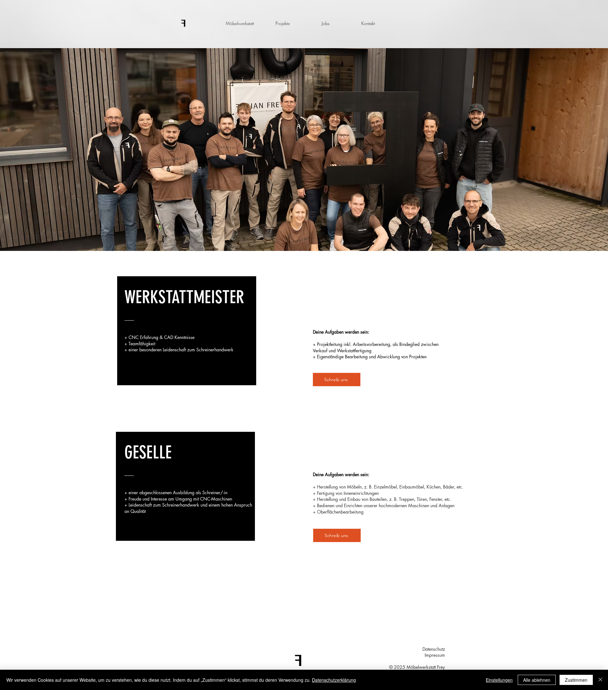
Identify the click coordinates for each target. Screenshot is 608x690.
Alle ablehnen (536, 680)
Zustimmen (576, 680)
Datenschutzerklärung (334, 680)
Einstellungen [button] (499, 680)
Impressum (435, 655)
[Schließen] (600, 680)
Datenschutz (433, 649)
